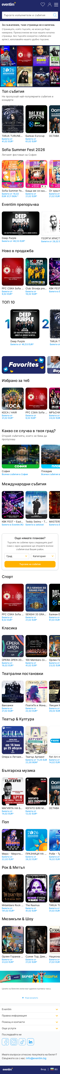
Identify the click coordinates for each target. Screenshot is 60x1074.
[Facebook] (5, 1041)
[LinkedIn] (30, 1041)
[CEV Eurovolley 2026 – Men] (8, 56)
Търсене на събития (30, 564)
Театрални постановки (22, 673)
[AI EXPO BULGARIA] (41, 76)
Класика (9, 628)
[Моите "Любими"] (43, 4)
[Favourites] (23, 365)
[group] (30, 977)
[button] (30, 998)
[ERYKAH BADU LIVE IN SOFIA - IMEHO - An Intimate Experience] (41, 56)
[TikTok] (22, 1041)
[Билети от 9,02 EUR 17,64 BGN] (8, 76)
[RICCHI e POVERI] (25, 76)
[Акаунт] (49, 4)
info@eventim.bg (36, 1058)
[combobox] (27, 15)
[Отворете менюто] (55, 4)
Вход (43, 1069)
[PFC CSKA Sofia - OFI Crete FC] (25, 56)
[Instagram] (13, 1041)
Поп (5, 822)
